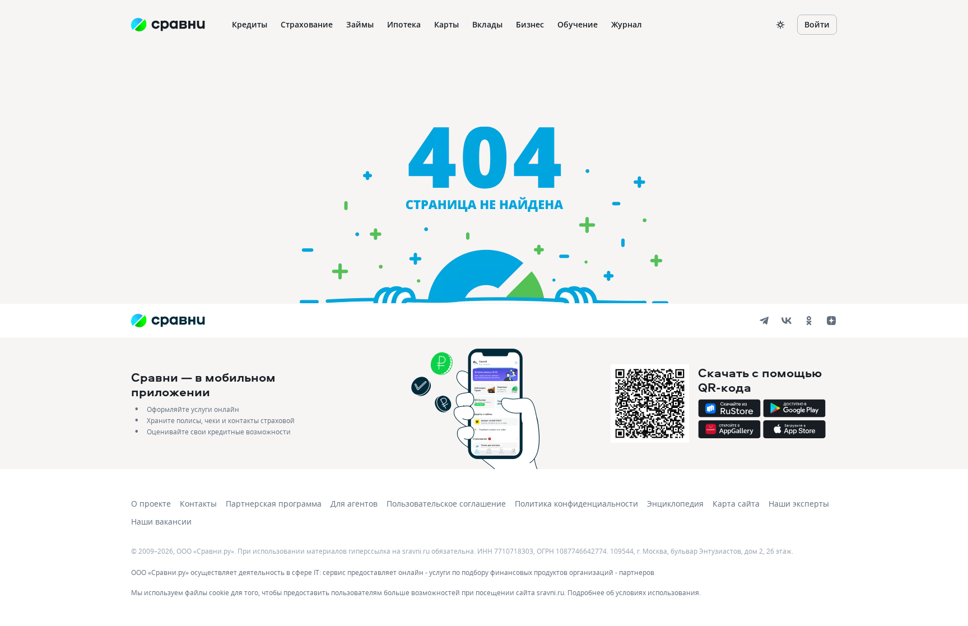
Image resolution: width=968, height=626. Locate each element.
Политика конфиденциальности (576, 503)
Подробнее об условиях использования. (634, 592)
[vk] (786, 320)
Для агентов (354, 503)
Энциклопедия (675, 503)
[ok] (809, 320)
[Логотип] (167, 320)
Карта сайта (736, 503)
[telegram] (764, 320)
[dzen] (831, 320)
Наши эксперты (799, 503)
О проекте (151, 503)
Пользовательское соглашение (446, 503)
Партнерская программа (274, 503)
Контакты (198, 503)
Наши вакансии (161, 521)
